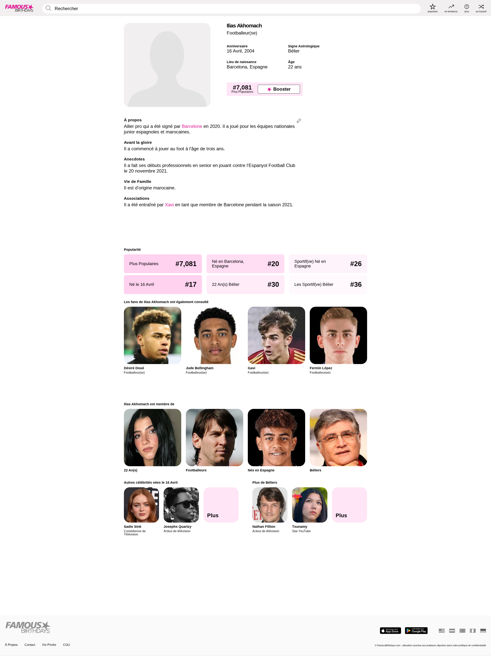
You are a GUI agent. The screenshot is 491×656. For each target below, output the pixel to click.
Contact (30, 644)
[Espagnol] (452, 631)
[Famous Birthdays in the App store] (390, 630)
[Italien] (473, 631)
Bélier (294, 50)
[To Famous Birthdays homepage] (19, 8)
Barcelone (192, 126)
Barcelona (237, 66)
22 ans (295, 66)
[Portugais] (462, 631)
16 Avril (234, 50)
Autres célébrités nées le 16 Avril (151, 482)
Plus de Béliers (264, 482)
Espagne (259, 66)
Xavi (169, 204)
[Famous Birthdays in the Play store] (416, 630)
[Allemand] (483, 631)
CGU (66, 644)
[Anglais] (442, 631)
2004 (249, 50)
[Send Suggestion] (299, 121)
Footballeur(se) (242, 32)
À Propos (11, 644)
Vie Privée (49, 644)
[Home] (124, 627)
